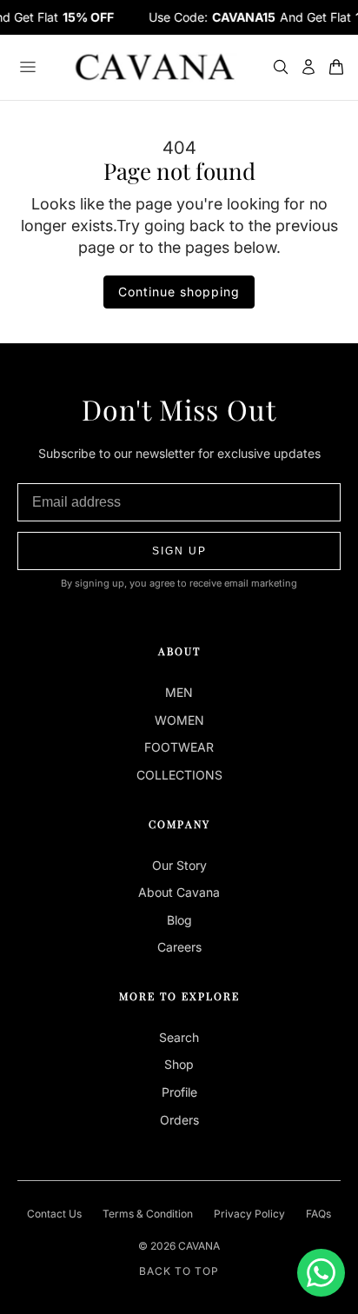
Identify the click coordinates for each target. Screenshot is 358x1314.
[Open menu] (28, 67)
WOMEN (179, 720)
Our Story (179, 865)
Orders (179, 1119)
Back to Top (179, 1271)
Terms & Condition (148, 1213)
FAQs (318, 1213)
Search (179, 1037)
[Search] (280, 67)
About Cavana (179, 892)
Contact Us (54, 1213)
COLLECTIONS (179, 774)
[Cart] (336, 67)
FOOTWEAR (179, 747)
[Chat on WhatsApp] (321, 1273)
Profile (179, 1092)
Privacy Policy (249, 1213)
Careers (179, 946)
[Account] (308, 67)
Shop (179, 1064)
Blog (179, 919)
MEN (179, 692)
